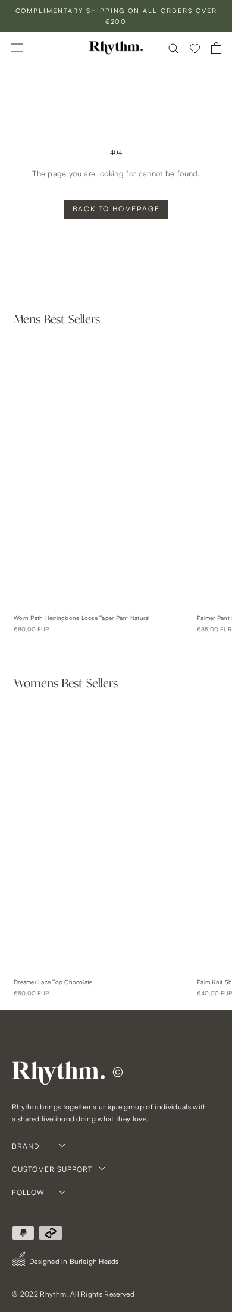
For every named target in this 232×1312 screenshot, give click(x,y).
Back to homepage (116, 208)
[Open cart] (216, 48)
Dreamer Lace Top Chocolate (53, 981)
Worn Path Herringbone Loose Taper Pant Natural (82, 617)
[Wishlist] (195, 48)
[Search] (173, 48)
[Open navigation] (17, 47)
